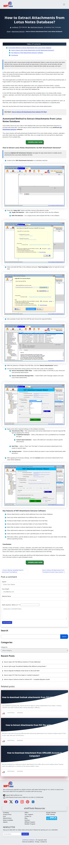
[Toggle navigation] (64, 4)
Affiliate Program (30, 822)
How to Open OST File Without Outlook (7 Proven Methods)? (22, 662)
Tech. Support (29, 814)
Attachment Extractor (36, 27)
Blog (26, 818)
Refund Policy (7, 818)
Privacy (37, 842)
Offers (26, 812)
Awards (5, 822)
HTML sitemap (50, 814)
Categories (4, 647)
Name (4, 582)
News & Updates (8, 820)
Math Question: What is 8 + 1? (11, 605)
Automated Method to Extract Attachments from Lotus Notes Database (29, 48)
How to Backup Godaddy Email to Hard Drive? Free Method (12, 571)
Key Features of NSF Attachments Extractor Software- (27, 52)
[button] (34, 44)
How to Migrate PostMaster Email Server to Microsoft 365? (22, 671)
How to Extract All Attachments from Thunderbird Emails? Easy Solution (53, 571)
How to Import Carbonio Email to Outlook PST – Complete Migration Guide (27, 679)
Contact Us (28, 816)
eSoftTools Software (28, 840)
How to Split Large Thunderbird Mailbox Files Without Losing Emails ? (25, 666)
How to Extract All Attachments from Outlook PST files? (29, 112)
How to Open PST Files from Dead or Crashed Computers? (21, 675)
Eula (4, 816)
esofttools (15, 27)
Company (6, 812)
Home (8, 31)
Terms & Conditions (28, 842)
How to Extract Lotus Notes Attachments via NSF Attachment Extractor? (32, 50)
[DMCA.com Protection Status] (51, 817)
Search (64, 636)
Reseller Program (30, 824)
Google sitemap (51, 812)
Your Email (5, 589)
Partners (27, 820)
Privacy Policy (7, 814)
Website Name (6, 596)
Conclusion (14, 55)
